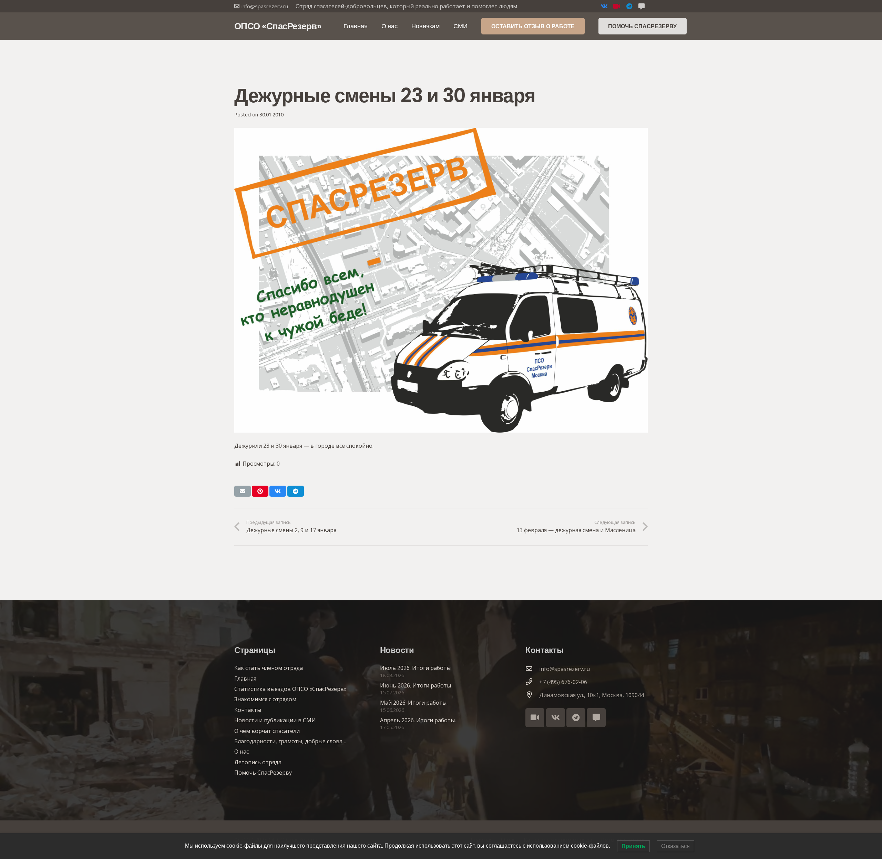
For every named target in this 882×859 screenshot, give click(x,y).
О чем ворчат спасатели (267, 731)
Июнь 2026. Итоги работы (415, 685)
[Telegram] (629, 6)
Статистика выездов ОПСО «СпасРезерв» (290, 689)
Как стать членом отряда (268, 668)
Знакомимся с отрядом (265, 699)
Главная (245, 678)
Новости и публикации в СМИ (275, 720)
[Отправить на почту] (242, 491)
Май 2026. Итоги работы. (414, 702)
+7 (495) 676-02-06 (563, 682)
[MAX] (641, 6)
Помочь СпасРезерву (263, 772)
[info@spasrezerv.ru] (532, 669)
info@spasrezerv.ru (564, 669)
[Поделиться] (277, 491)
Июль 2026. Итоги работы (415, 668)
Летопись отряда (257, 762)
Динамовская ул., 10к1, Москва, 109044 (591, 695)
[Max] (596, 717)
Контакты (247, 710)
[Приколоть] (260, 491)
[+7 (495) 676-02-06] (532, 682)
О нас (241, 751)
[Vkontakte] (604, 6)
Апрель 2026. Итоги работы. (418, 720)
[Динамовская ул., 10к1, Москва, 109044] (532, 695)
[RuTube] (617, 6)
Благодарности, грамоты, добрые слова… (290, 741)
